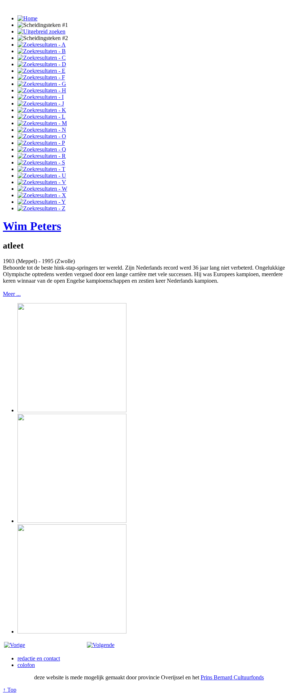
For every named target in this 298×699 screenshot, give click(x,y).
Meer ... (12, 294)
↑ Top (9, 690)
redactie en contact (38, 658)
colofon (26, 665)
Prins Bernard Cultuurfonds (232, 677)
